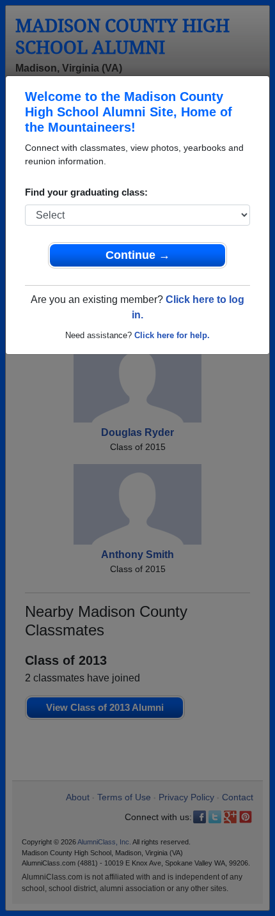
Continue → (138, 255)
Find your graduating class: (86, 192)
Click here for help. (172, 335)
